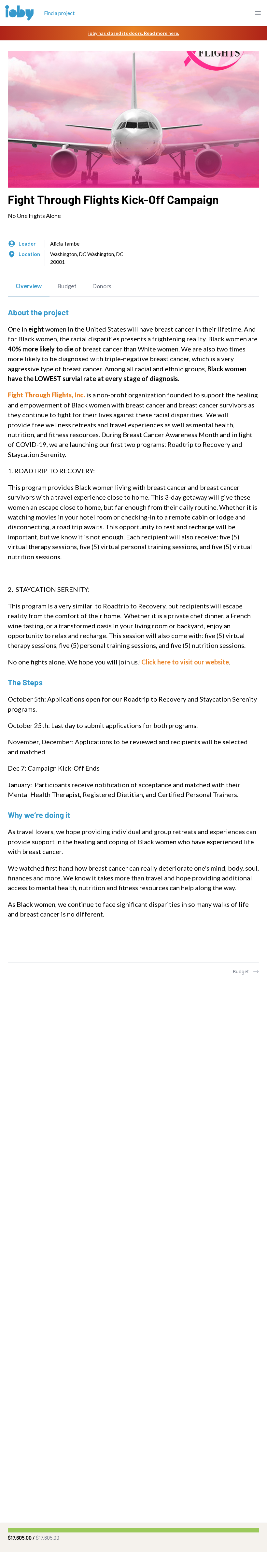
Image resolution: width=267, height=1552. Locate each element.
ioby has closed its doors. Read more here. (133, 33)
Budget (241, 971)
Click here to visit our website (185, 662)
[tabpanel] (133, 629)
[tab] (28, 286)
